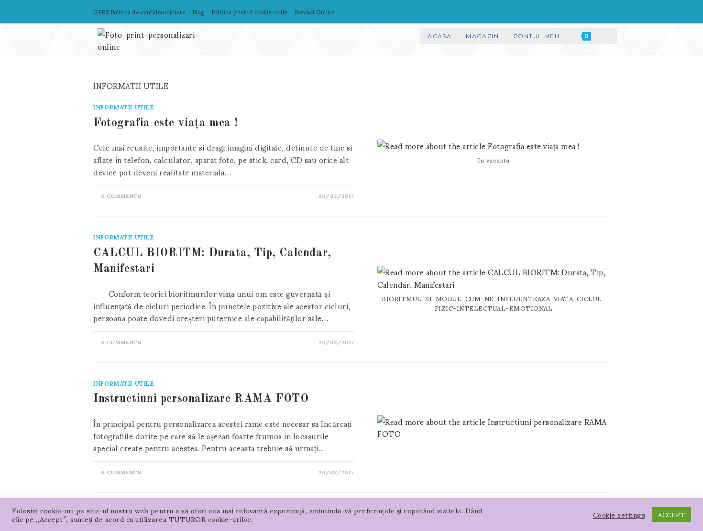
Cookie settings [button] (619, 514)
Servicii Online (315, 12)
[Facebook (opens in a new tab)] (582, 12)
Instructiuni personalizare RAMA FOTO (201, 399)
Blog (198, 12)
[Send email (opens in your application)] (602, 12)
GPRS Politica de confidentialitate (139, 12)
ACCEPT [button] (671, 514)
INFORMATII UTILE (123, 106)
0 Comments (121, 195)
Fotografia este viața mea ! (165, 123)
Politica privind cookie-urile (249, 12)
